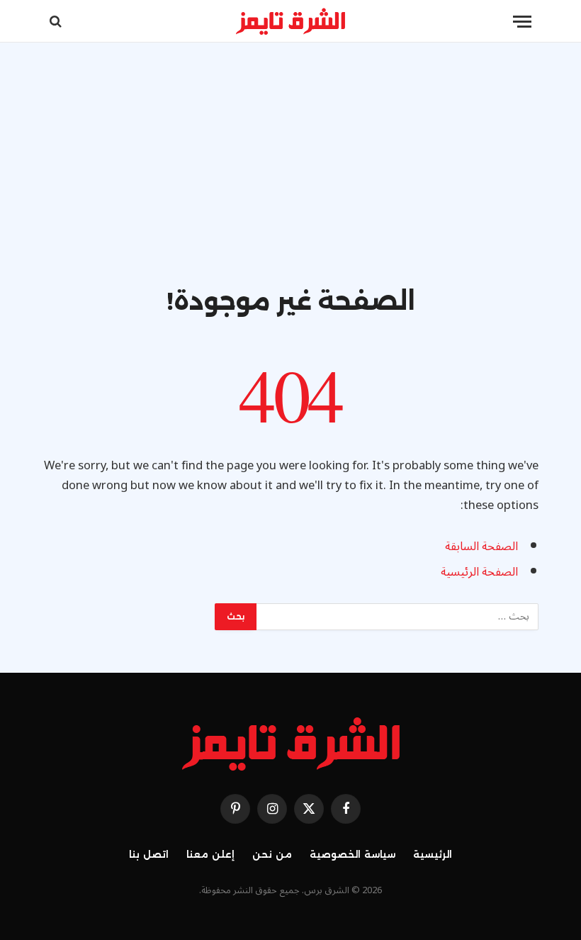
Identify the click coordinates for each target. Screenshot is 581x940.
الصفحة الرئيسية (479, 571)
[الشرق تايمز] (290, 21)
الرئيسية (432, 854)
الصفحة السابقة (481, 546)
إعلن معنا (210, 854)
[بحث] (57, 22)
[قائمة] (522, 22)
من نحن (272, 854)
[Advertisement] (290, 178)
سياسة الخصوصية (352, 854)
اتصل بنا (149, 854)
